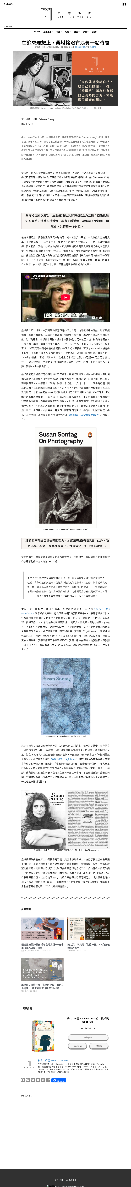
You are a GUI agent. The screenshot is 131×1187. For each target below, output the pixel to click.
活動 (94, 31)
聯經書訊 (93, 47)
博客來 (99, 1045)
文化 (84, 47)
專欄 (85, 31)
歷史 (76, 31)
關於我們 (58, 1180)
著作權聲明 (71, 1180)
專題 (58, 31)
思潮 (67, 31)
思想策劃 (47, 31)
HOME (37, 31)
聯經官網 (88, 1037)
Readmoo (77, 1045)
